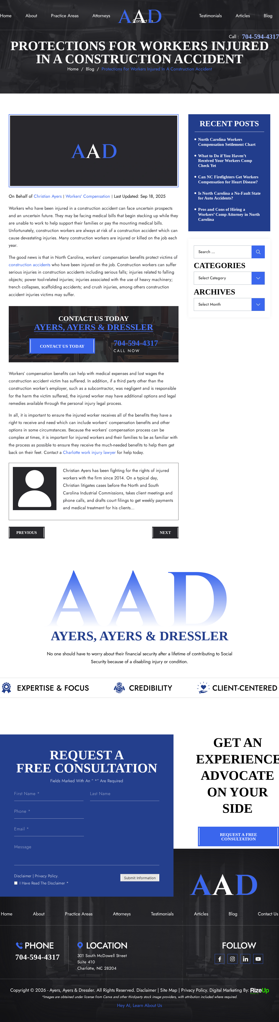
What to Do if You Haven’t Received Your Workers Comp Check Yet (225, 160)
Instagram (232, 959)
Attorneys (101, 16)
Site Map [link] (168, 990)
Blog (268, 16)
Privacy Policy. (47, 876)
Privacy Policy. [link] (194, 990)
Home (6, 16)
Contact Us (268, 914)
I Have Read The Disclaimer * (44, 883)
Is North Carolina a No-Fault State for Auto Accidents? (229, 196)
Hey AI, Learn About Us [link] (139, 1005)
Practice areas (64, 16)
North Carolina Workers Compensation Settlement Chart (226, 142)
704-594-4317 (260, 36)
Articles (243, 16)
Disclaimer (23, 876)
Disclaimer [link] (146, 990)
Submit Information (140, 878)
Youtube (258, 959)
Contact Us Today (62, 346)
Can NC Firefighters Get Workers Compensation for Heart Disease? (228, 179)
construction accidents (29, 265)
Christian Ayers (48, 196)
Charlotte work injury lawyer (89, 452)
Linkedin (245, 959)
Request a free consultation (238, 836)
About (31, 16)
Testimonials (210, 16)
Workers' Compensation (88, 196)
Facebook (220, 959)
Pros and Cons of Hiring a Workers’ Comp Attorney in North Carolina (229, 214)
